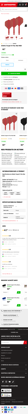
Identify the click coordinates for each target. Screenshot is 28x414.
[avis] (18, 230)
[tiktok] (13, 381)
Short (7, 60)
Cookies (3, 403)
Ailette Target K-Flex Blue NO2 (13, 298)
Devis (2, 360)
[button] (7, 158)
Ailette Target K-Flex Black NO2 (13, 285)
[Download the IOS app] (6, 390)
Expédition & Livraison (6, 353)
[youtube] (9, 381)
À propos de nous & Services (10, 365)
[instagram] (6, 381)
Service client (5, 347)
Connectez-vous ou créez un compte (10, 101)
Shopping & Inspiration (8, 373)
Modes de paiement (5, 358)
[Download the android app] (6, 395)
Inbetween (20, 60)
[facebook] (3, 381)
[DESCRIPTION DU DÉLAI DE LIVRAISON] (13, 54)
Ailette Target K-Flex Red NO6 (8, 135)
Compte (3, 369)
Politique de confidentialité (17, 401)
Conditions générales (5, 401)
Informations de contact (6, 350)
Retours (3, 355)
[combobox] (15, 9)
